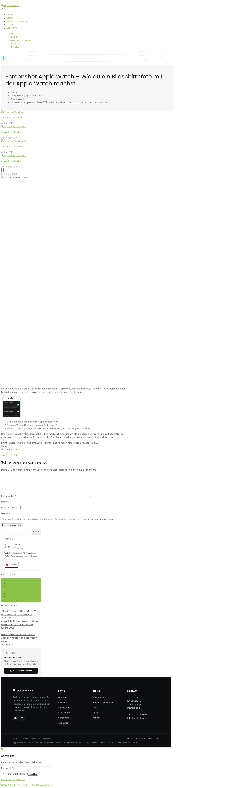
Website (5, 513)
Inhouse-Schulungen (103, 702)
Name (5, 501)
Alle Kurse (63, 723)
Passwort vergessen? (13, 779)
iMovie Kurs (64, 712)
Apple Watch (18, 99)
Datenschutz (153, 739)
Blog (95, 707)
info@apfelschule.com (138, 718)
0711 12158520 (139, 714)
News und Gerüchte (17, 596)
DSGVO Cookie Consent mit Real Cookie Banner (27, 785)
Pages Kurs (63, 717)
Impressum (140, 739)
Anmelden (33, 774)
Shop (95, 712)
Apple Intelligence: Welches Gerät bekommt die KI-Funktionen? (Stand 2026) (20, 624)
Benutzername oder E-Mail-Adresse (21, 762)
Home (14, 92)
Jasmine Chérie (9, 455)
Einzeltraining (99, 697)
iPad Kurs (63, 702)
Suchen (36, 532)
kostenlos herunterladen (22, 671)
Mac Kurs (62, 697)
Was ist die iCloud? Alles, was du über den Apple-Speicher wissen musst (19, 638)
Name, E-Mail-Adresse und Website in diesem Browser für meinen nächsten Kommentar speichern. (58, 519)
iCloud (10, 586)
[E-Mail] (22, 718)
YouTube (13, 565)
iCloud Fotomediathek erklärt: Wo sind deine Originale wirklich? (19, 612)
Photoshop (13, 600)
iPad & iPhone (14, 590)
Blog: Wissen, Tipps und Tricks (27, 95)
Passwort (7, 768)
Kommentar (8, 496)
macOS (11, 593)
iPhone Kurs (64, 707)
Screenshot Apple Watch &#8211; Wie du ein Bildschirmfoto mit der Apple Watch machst (59, 102)
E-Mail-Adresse (10, 507)
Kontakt (96, 717)
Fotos (10, 583)
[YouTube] (15, 718)
